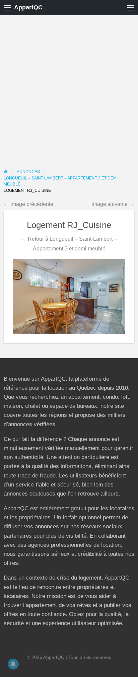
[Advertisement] (69, 87)
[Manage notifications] (13, 664)
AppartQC (28, 7)
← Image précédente (28, 204)
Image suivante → (112, 204)
